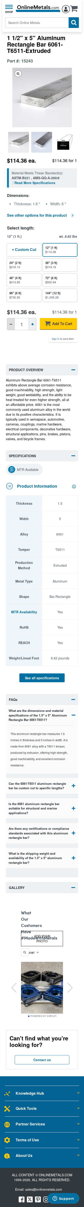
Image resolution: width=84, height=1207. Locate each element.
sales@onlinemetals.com (43, 1189)
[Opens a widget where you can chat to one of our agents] (63, 1199)
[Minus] (11, 324)
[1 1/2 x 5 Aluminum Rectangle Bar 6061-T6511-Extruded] (18, 142)
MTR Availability (24, 612)
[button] (75, 10)
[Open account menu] (66, 8)
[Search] (74, 22)
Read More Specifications (34, 182)
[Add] (32, 324)
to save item (63, 338)
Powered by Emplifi (43, 1016)
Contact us (42, 1059)
